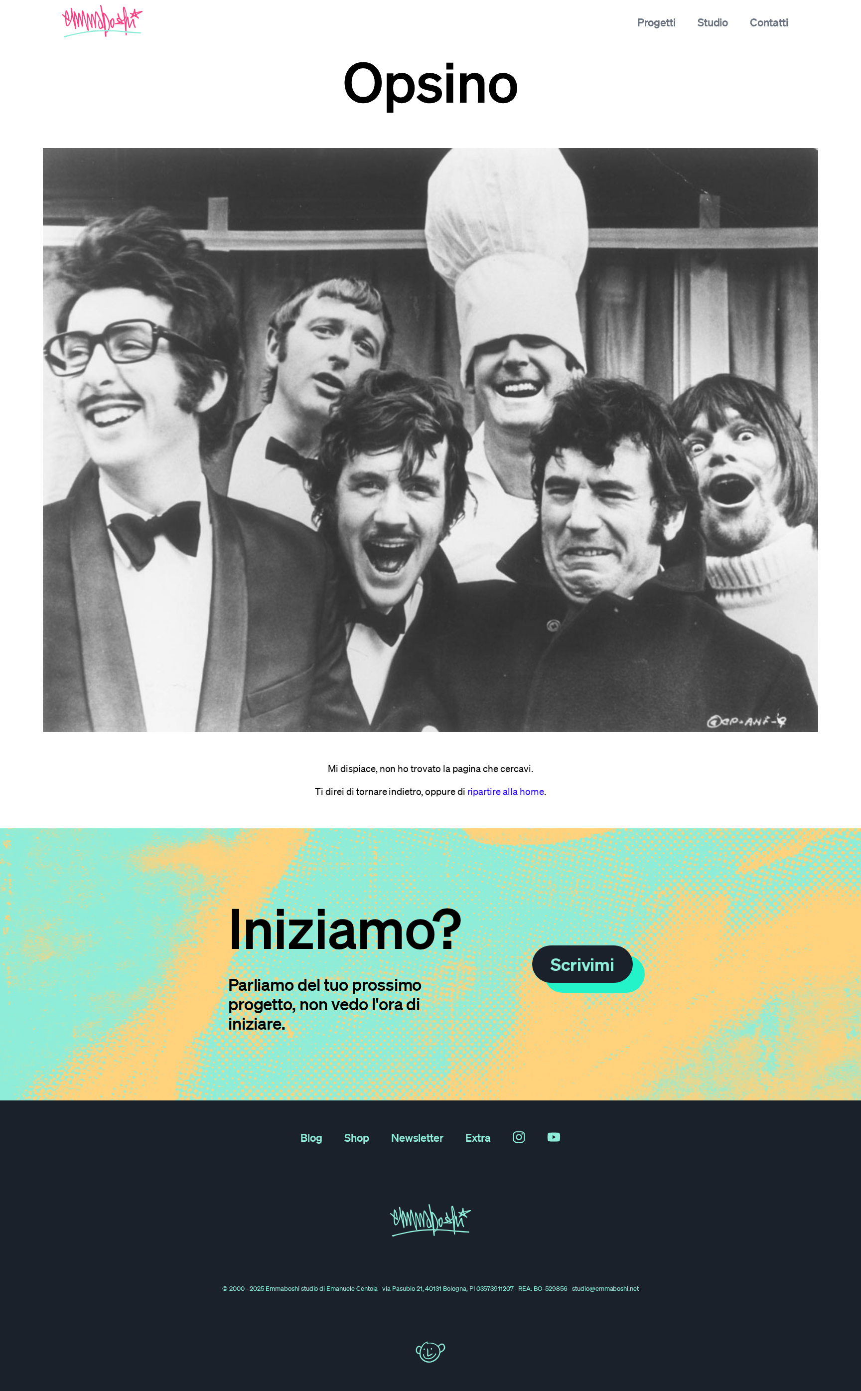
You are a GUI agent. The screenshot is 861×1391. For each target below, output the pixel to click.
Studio (713, 22)
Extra (478, 1137)
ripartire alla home (505, 791)
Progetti (656, 22)
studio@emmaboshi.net (605, 1288)
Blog (311, 1137)
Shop (356, 1137)
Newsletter (417, 1137)
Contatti (769, 22)
